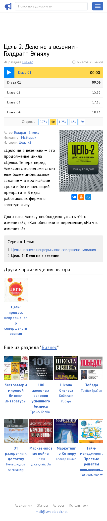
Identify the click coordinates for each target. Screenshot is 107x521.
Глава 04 (54, 112)
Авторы (58, 505)
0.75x (43, 122)
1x (53, 122)
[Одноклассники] (81, 197)
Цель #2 (25, 142)
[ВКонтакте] (74, 197)
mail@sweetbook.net (51, 511)
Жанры (42, 505)
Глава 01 (54, 82)
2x (82, 122)
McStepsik (28, 137)
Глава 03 (54, 102)
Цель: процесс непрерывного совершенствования (53, 249)
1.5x (73, 122)
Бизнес (27, 62)
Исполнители (78, 505)
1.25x (62, 122)
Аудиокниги (23, 505)
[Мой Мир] (88, 197)
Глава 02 (54, 92)
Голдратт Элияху (26, 132)
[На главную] (8, 9)
